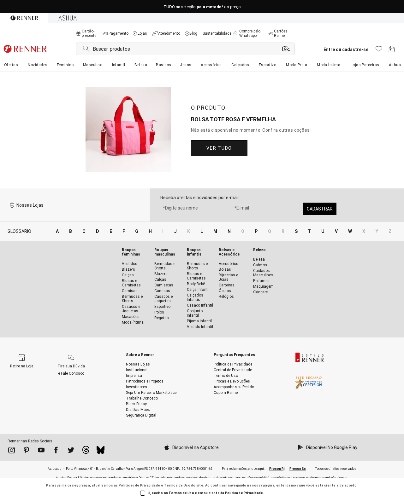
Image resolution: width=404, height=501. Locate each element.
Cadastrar (320, 208)
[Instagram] (11, 451)
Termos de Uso (177, 485)
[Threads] (86, 451)
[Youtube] (41, 451)
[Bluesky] (100, 451)
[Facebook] (56, 451)
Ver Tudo (219, 148)
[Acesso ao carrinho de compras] (392, 51)
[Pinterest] (26, 451)
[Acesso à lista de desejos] (379, 51)
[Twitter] (71, 451)
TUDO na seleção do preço (202, 6)
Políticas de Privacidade (139, 485)
